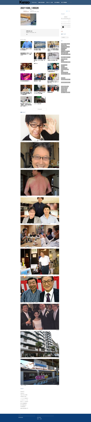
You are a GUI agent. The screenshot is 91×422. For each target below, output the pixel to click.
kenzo (65, 43)
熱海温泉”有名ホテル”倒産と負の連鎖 (26, 357)
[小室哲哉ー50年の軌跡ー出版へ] (53, 53)
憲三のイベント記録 (50, 2)
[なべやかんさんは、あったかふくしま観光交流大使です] (53, 63)
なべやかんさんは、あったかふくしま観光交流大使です (53, 71)
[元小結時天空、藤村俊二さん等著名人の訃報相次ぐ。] (26, 41)
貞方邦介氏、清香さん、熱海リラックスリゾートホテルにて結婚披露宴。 (31, 330)
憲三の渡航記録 (57, 2)
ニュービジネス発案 (23, 398)
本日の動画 (22, 406)
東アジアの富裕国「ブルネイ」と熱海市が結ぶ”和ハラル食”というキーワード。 (53, 82)
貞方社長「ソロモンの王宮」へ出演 (39, 61)
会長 (64, 52)
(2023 (62, 43)
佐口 (67, 52)
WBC (65, 45)
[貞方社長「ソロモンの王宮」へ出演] (40, 53)
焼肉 (67, 69)
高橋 (66, 92)
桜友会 (62, 69)
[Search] (70, 2)
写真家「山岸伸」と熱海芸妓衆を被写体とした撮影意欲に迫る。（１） (65, 54)
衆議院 (65, 86)
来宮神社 (62, 66)
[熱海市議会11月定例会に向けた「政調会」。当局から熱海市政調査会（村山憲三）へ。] (26, 96)
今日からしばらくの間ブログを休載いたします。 (28, 168)
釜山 (66, 89)
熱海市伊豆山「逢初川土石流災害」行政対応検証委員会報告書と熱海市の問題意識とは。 (65, 74)
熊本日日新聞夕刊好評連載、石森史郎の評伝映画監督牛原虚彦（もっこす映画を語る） (26, 93)
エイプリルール (63, 48)
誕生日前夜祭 (22, 70)
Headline (21, 393)
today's (62, 45)
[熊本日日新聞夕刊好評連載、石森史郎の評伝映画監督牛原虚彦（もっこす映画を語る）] (26, 85)
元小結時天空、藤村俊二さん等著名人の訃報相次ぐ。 (26, 49)
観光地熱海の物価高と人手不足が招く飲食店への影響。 (39, 49)
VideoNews (22, 396)
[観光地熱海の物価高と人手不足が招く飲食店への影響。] (40, 41)
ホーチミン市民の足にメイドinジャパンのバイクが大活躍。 (39, 93)
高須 (69, 92)
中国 (62, 52)
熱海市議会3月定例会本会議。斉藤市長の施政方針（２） (65, 79)
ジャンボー (63, 49)
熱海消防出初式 (50, 92)
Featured (21, 391)
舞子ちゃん (36, 63)
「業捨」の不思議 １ (23, 385)
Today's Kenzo (22, 394)
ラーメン (68, 51)
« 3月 (62, 31)
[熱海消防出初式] (53, 85)
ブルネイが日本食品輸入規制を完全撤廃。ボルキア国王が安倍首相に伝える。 (53, 49)
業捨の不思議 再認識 (23, 196)
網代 (62, 86)
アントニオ (67, 46)
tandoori (68, 43)
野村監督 (62, 89)
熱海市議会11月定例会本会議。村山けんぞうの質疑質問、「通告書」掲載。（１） (65, 82)
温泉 (65, 69)
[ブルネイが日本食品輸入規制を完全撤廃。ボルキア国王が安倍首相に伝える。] (53, 41)
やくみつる (63, 46)
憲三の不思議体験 (64, 2)
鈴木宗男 (62, 90)
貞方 (67, 86)
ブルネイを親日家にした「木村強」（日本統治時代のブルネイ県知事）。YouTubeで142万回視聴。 (35, 223)
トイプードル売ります (37, 103)
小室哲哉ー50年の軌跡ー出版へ (53, 60)
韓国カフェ (63, 92)
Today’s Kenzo (34, 2)
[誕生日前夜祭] (26, 63)
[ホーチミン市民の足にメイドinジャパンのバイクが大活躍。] (40, 85)
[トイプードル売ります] (40, 96)
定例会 (62, 60)
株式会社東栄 (39, 417)
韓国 (66, 90)
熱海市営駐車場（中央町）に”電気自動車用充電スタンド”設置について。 (26, 54)
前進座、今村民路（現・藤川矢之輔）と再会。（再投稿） (29, 302)
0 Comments (40, 109)
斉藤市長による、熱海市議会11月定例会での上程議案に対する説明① (65, 62)
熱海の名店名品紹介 (41, 2)
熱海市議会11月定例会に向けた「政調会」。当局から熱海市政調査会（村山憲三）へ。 (26, 104)
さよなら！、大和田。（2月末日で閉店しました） (28, 247)
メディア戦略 (63, 51)
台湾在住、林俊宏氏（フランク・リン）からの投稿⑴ (65, 57)
